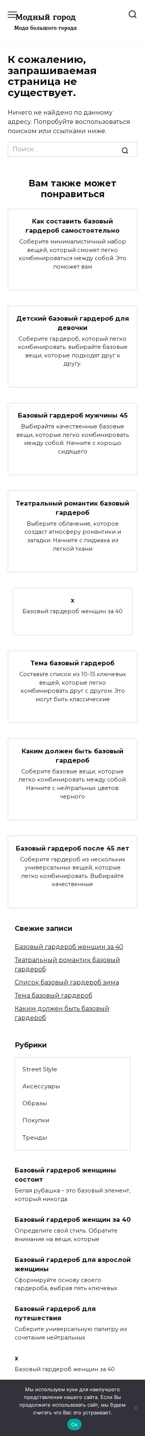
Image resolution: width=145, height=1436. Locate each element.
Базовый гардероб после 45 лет (72, 848)
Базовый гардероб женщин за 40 (69, 947)
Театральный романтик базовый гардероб (72, 507)
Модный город (45, 16)
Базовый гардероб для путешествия (55, 1313)
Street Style (39, 1069)
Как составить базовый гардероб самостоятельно (72, 226)
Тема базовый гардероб (72, 663)
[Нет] (135, 1408)
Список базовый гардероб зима (67, 982)
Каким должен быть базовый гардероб (72, 755)
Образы (34, 1103)
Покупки (35, 1120)
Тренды (34, 1137)
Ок (74, 1424)
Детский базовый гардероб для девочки (72, 323)
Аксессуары (41, 1086)
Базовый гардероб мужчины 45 (73, 415)
